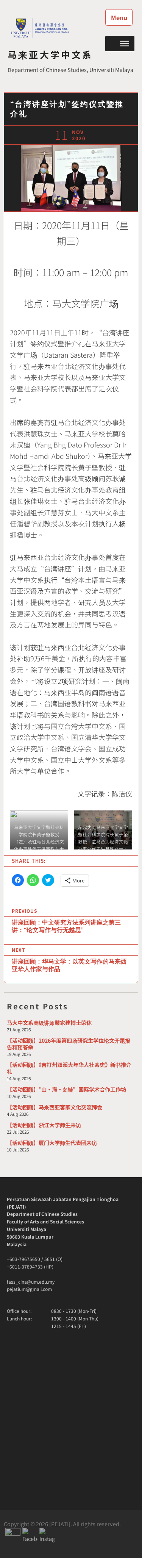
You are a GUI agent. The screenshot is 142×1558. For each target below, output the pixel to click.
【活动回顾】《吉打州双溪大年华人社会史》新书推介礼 (69, 1068)
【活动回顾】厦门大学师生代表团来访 (52, 1143)
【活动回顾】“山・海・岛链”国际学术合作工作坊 (66, 1089)
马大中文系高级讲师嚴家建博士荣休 (49, 1022)
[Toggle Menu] (124, 43)
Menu (119, 17)
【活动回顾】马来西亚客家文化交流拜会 (54, 1107)
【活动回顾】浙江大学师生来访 (44, 1125)
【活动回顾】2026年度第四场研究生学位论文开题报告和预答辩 (68, 1043)
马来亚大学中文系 (50, 54)
